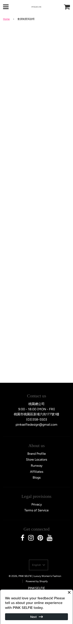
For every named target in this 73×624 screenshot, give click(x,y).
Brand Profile (36, 454)
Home (6, 19)
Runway (36, 465)
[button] (38, 565)
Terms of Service (36, 510)
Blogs (37, 477)
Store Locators (36, 459)
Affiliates (36, 472)
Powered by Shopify (37, 581)
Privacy (36, 504)
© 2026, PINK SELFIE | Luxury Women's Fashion (35, 576)
